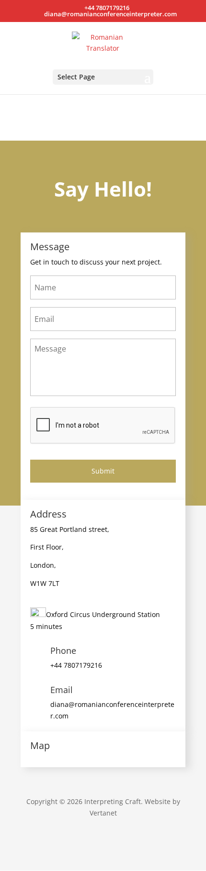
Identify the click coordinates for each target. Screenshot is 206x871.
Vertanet (103, 812)
